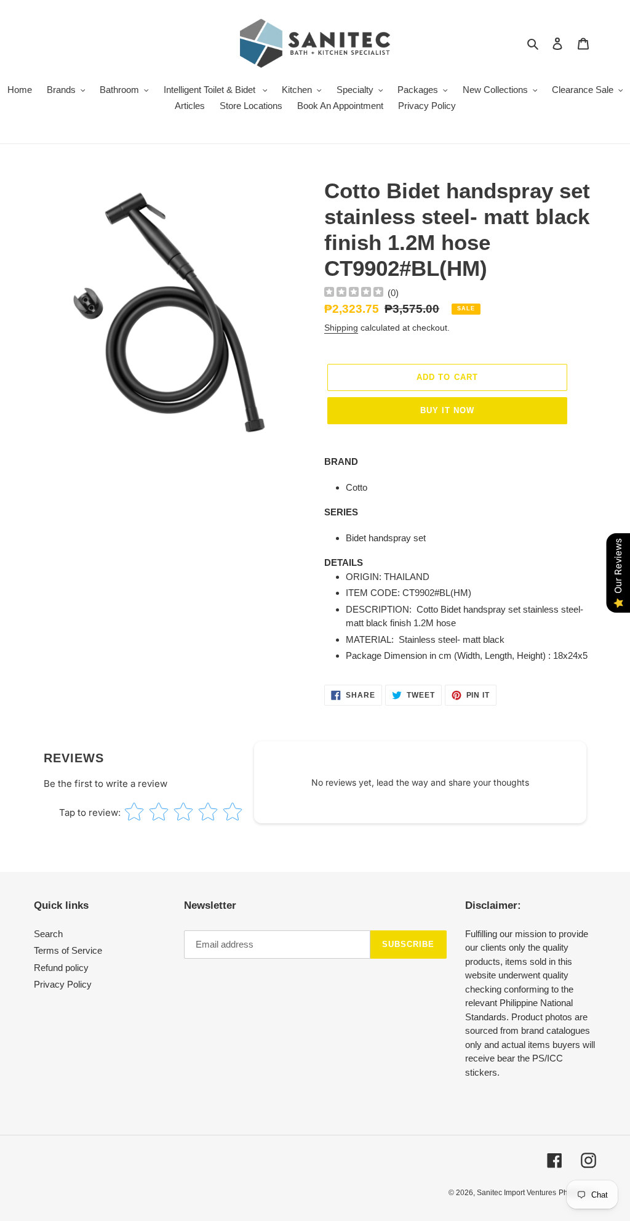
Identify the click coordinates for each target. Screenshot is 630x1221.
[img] (353, 293)
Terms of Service (68, 950)
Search (48, 934)
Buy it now (447, 410)
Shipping (341, 327)
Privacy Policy (63, 984)
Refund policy (61, 967)
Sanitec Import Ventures (516, 1192)
